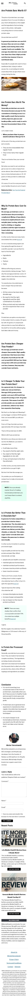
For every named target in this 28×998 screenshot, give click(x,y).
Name (3, 800)
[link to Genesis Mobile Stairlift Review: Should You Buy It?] (14, 882)
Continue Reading (14, 869)
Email (3, 807)
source (19, 239)
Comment (5, 781)
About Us (14, 952)
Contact (10, 967)
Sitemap (17, 967)
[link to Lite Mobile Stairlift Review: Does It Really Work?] (14, 838)
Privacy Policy (14, 959)
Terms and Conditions (14, 963)
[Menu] (2, 4)
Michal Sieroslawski (14, 745)
